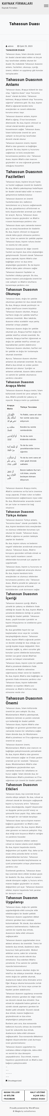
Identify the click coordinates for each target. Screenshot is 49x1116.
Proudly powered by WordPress (24, 1108)
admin (11, 46)
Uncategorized (14, 1081)
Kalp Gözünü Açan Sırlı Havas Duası (37, 1095)
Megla (18, 1111)
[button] (46, 6)
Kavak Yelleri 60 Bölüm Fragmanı (12, 1095)
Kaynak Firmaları (17, 3)
